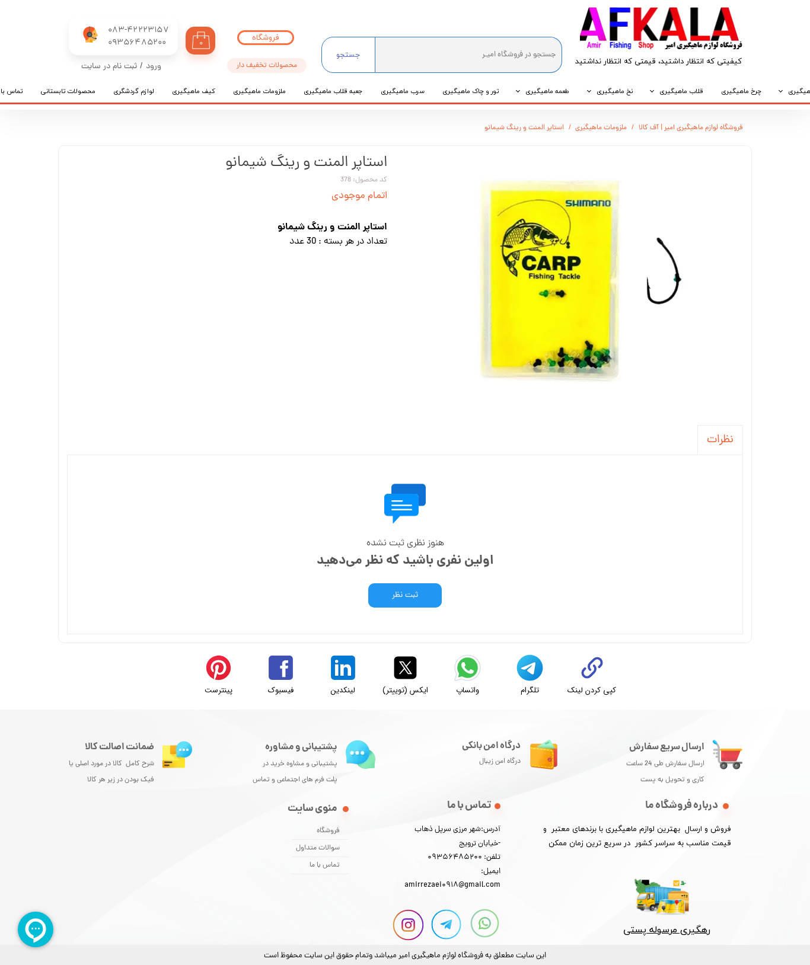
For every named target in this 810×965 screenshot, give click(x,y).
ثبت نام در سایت (109, 66)
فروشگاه (328, 831)
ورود (153, 66)
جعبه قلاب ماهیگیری (333, 91)
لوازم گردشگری (133, 91)
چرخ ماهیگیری (741, 91)
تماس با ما (325, 865)
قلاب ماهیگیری (681, 91)
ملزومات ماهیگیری (259, 91)
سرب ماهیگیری (403, 91)
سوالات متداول (318, 848)
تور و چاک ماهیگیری (470, 91)
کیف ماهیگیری (193, 91)
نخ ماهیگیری (615, 91)
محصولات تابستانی (67, 91)
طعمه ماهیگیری (547, 91)
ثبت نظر (405, 595)
